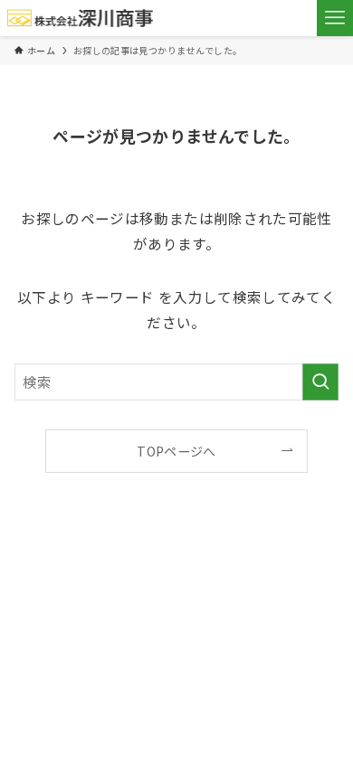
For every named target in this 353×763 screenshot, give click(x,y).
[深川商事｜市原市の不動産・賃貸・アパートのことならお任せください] (80, 18)
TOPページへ (176, 451)
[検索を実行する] (320, 381)
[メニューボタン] (335, 18)
